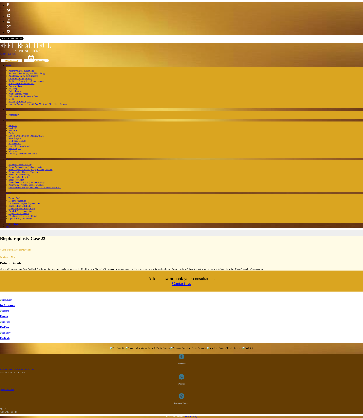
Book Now (39, 60)
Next (13, 257)
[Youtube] (9, 21)
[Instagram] (9, 32)
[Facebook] (8, 5)
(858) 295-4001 (9, 54)
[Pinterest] (9, 15)
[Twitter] (9, 10)
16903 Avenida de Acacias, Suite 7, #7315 (19, 369)
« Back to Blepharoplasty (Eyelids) (15, 250)
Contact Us (13, 60)
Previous (4, 257)
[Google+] (9, 26)
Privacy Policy (191, 417)
